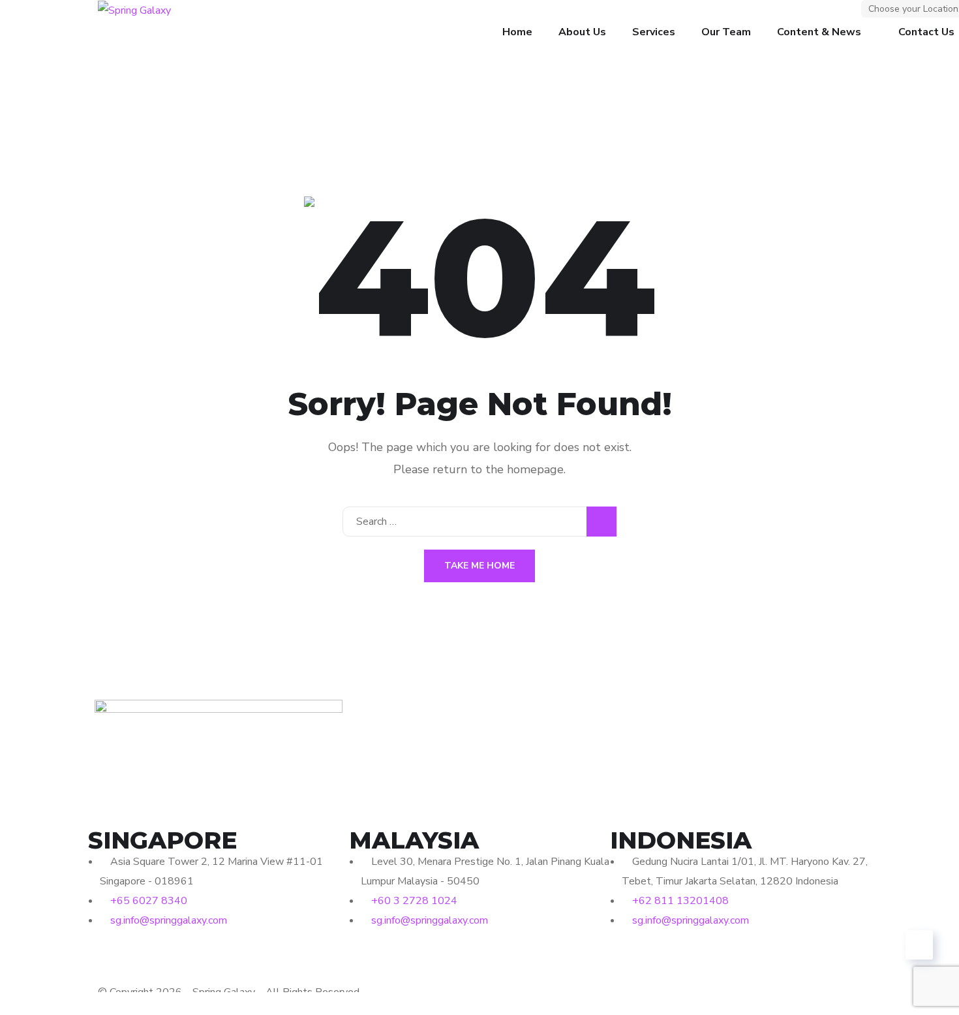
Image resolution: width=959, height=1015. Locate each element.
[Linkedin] (139, 959)
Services (653, 32)
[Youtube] (175, 959)
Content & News (819, 32)
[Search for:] (479, 521)
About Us (582, 32)
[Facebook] (104, 959)
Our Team (726, 32)
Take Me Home (479, 565)
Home (517, 32)
